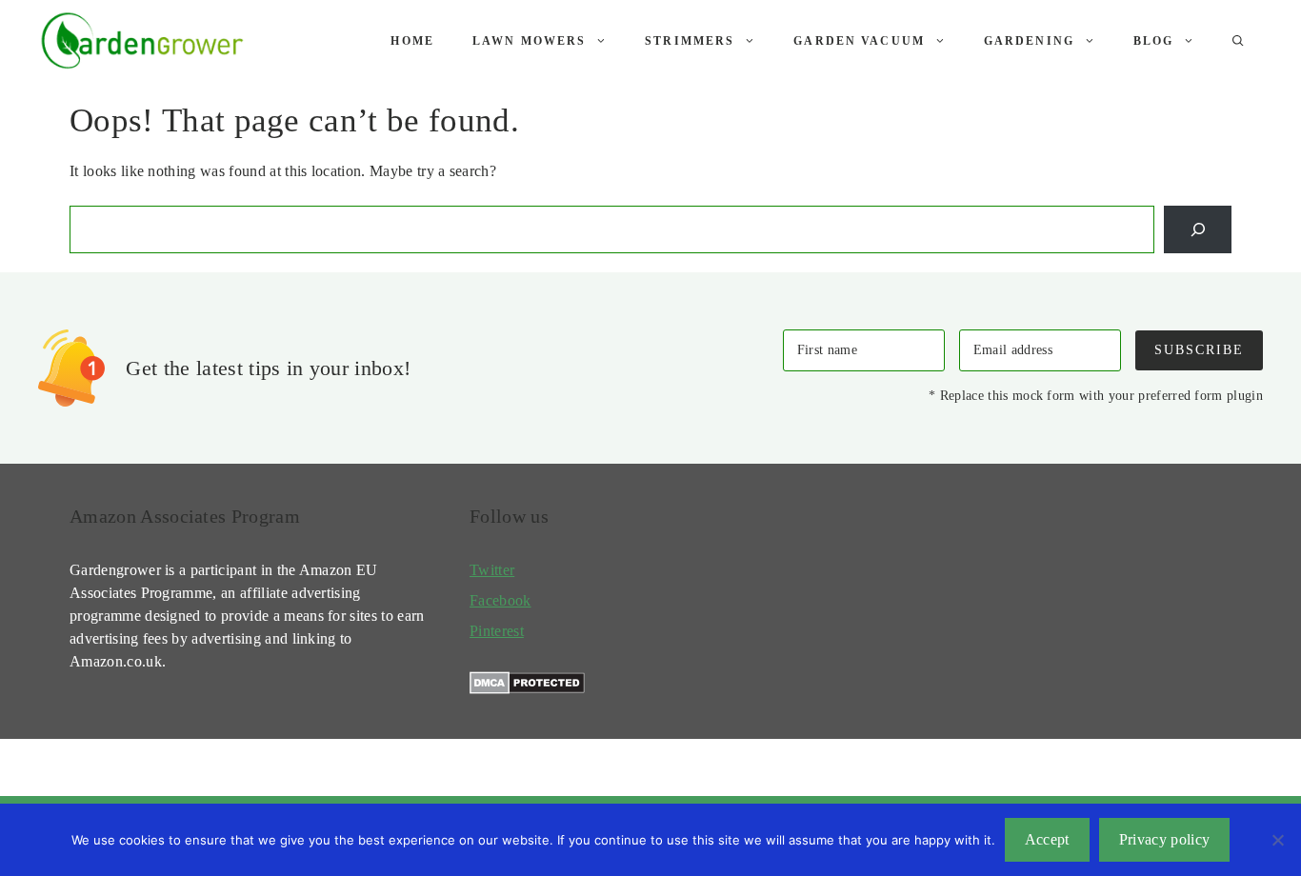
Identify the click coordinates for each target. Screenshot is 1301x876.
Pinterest (497, 631)
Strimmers (689, 41)
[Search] (1197, 229)
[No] (1277, 839)
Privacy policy (1164, 839)
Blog (1153, 41)
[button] (1238, 41)
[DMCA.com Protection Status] (527, 689)
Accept (1047, 839)
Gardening (1029, 41)
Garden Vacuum (859, 41)
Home (412, 41)
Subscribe (1199, 349)
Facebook (500, 600)
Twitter (492, 570)
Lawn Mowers (529, 41)
